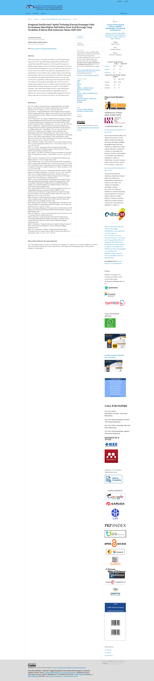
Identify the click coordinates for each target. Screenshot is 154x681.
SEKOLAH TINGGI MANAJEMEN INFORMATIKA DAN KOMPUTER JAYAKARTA (115, 35)
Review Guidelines (115, 390)
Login (126, 1)
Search (124, 13)
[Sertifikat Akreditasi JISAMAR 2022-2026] (113, 371)
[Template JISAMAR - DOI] (113, 483)
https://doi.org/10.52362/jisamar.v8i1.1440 (44, 48)
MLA (78, 91)
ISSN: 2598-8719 (80, 674)
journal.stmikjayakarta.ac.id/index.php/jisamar (60, 672)
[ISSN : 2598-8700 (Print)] (115, 635)
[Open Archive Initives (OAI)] (115, 546)
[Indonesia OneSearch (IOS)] (115, 537)
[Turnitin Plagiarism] (115, 306)
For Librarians (109, 655)
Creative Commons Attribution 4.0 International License (88, 128)
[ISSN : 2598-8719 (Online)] (115, 626)
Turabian (79, 102)
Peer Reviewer (115, 392)
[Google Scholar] (115, 499)
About (43, 13)
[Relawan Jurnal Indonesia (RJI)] (115, 109)
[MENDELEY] (111, 462)
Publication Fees (115, 396)
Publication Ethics (115, 394)
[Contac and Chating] (110, 327)
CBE (78, 86)
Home (29, 19)
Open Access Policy (115, 383)
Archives (35, 13)
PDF (80, 37)
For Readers (108, 650)
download (113, 470)
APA (78, 82)
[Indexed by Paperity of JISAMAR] (115, 596)
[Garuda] (115, 506)
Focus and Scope (115, 385)
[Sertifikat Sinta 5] (115, 348)
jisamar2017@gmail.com (56, 676)
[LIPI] (115, 519)
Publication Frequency (115, 381)
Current (27, 13)
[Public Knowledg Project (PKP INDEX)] (115, 528)
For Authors (108, 653)
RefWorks (80, 97)
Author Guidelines (115, 388)
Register (120, 1)
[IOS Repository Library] (115, 566)
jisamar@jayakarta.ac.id (71, 676)
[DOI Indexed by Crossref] (115, 554)
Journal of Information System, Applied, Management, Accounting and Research (115, 27)
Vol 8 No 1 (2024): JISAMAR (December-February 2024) (55, 19)
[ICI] (115, 585)
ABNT (78, 80)
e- (74, 674)
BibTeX (79, 84)
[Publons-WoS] (115, 578)
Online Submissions (115, 386)
